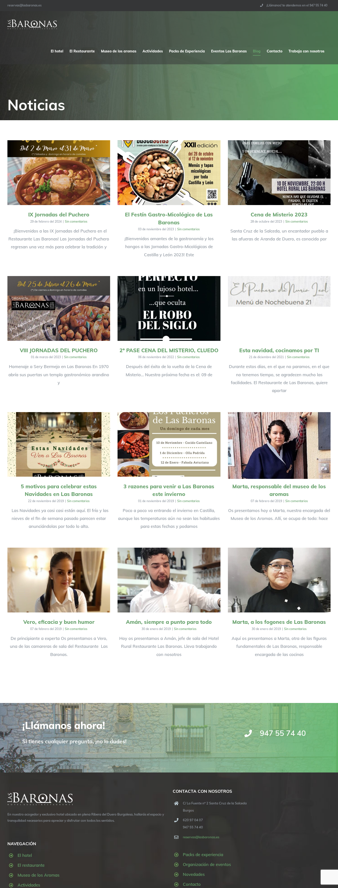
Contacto (192, 884)
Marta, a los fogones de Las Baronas (279, 622)
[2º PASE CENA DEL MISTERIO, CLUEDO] (169, 308)
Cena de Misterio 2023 (279, 214)
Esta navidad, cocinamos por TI (279, 350)
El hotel (25, 855)
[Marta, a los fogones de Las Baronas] (279, 580)
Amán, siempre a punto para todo (169, 622)
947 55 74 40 (283, 733)
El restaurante (31, 865)
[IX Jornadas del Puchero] (58, 172)
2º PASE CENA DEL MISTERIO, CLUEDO (169, 350)
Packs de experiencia (203, 854)
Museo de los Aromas (38, 875)
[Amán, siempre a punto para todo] (169, 580)
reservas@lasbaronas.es (24, 5)
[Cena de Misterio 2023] (279, 172)
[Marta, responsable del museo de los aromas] (279, 450)
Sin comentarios (76, 221)
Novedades (194, 874)
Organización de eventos (207, 864)
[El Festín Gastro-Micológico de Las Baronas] (169, 172)
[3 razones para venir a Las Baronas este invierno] (169, 444)
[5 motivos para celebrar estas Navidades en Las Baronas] (58, 444)
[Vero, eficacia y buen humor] (58, 580)
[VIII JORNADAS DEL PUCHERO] (58, 308)
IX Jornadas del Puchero (58, 214)
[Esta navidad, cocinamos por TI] (279, 291)
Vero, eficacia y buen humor (59, 622)
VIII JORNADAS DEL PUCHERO (59, 350)
